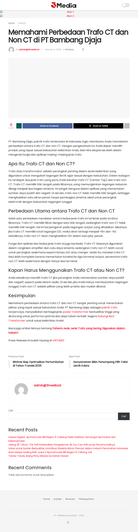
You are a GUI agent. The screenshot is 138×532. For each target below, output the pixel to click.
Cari (10, 410)
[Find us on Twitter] (68, 523)
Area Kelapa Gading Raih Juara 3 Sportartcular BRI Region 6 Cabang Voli (50, 452)
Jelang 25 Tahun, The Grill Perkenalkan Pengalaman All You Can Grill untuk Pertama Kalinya (61, 444)
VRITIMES (58, 340)
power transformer (76, 312)
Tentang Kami (86, 499)
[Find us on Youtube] (73, 523)
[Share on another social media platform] (127, 126)
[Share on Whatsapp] (19, 126)
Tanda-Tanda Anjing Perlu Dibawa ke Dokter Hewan (38, 456)
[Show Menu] (9, 5)
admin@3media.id (29, 49)
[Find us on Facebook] (63, 523)
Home (11, 23)
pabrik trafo (109, 307)
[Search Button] (117, 5)
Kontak (57, 499)
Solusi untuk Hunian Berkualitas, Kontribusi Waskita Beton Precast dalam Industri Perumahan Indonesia (68, 448)
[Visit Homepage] (63, 5)
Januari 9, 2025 (53, 49)
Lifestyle (22, 23)
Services (70, 499)
